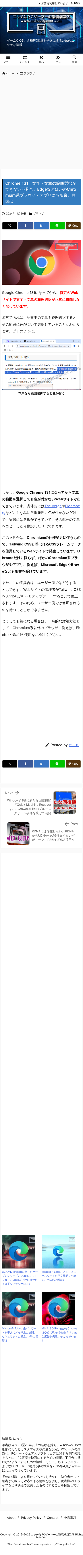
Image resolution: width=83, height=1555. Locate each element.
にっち (74, 745)
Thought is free (65, 1544)
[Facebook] (25, 225)
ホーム (10, 73)
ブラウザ (29, 73)
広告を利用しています (54, 3)
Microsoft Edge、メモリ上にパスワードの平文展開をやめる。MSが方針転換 (59, 1275)
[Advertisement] (41, 122)
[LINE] (57, 225)
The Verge (53, 506)
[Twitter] (9, 225)
